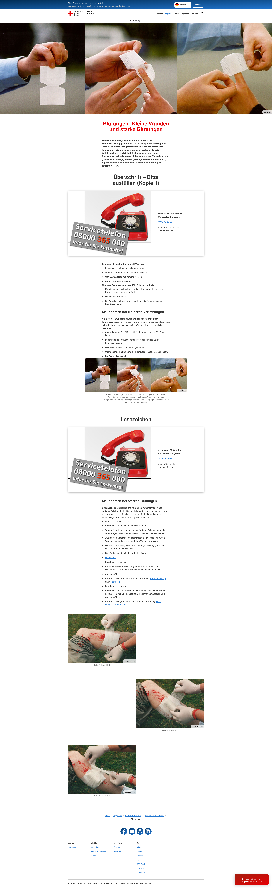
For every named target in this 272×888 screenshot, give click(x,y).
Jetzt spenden (73, 847)
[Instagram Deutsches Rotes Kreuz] (140, 831)
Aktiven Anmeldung (98, 851)
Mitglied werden (97, 847)
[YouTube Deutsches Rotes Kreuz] (132, 831)
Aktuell (177, 13)
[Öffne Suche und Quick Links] (202, 13)
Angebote (169, 13)
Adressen (140, 847)
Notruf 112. (110, 557)
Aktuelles (117, 851)
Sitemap (140, 855)
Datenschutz (141, 872)
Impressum (141, 860)
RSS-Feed (141, 864)
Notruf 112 (115, 581)
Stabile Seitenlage (158, 578)
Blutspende (95, 855)
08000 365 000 (165, 222)
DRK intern (141, 868)
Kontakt (139, 851)
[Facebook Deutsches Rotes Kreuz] (123, 831)
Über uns (159, 13)
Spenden (185, 13)
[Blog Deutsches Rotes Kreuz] (148, 831)
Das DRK (194, 13)
